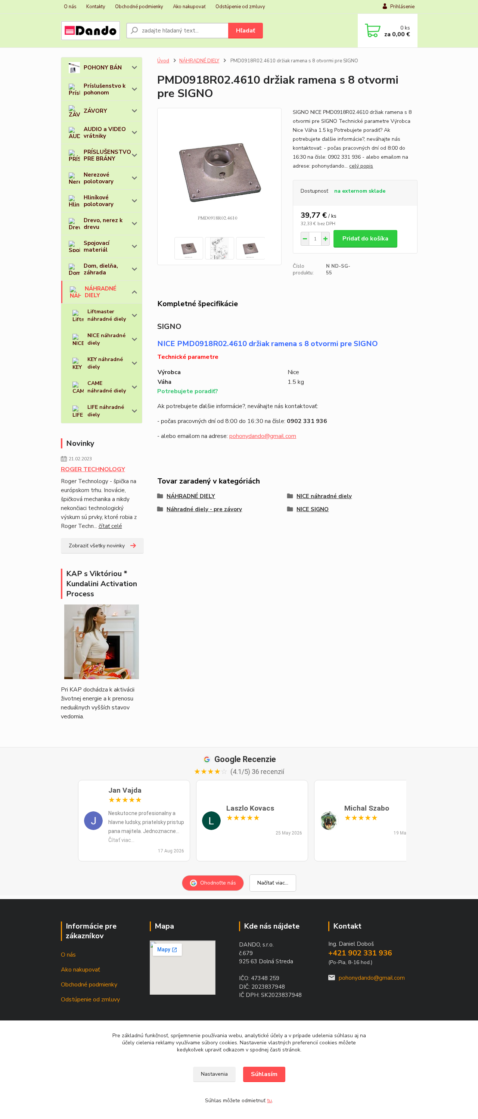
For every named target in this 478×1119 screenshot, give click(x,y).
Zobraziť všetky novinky (97, 545)
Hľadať (245, 31)
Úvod (163, 60)
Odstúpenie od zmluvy (240, 6)
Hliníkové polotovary (99, 201)
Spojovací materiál (96, 246)
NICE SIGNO (313, 509)
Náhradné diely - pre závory (204, 509)
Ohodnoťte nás (218, 882)
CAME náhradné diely (106, 387)
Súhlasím (264, 1074)
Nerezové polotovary (99, 178)
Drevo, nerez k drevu (103, 224)
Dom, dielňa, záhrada (101, 269)
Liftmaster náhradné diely (106, 315)
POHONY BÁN (103, 67)
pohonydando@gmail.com (262, 436)
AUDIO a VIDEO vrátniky (105, 132)
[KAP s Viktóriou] (102, 641)
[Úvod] (90, 30)
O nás (70, 6)
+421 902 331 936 (360, 953)
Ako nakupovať (189, 6)
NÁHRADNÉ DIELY (101, 292)
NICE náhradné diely (106, 339)
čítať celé (110, 526)
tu (269, 1100)
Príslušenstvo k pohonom (104, 89)
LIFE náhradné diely (105, 411)
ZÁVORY (95, 111)
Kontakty (95, 6)
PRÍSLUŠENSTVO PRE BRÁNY (107, 155)
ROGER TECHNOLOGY (93, 469)
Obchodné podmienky (139, 6)
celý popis (361, 166)
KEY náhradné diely (105, 363)
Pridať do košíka (365, 238)
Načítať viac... (272, 882)
